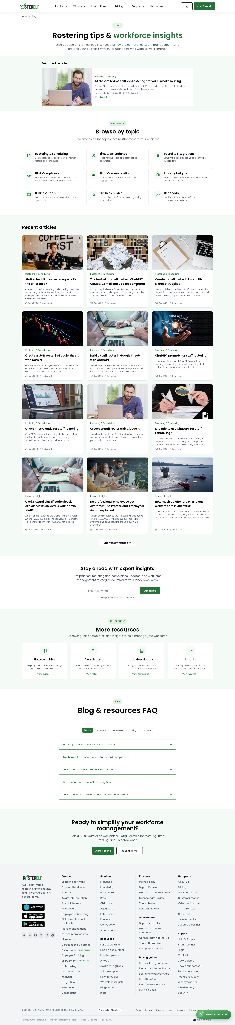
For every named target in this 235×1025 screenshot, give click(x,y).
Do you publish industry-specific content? (88, 769)
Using (133, 730)
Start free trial (186, 944)
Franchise (106, 882)
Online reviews (186, 908)
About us (183, 882)
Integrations (68, 982)
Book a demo (129, 850)
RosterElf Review (149, 908)
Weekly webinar (187, 982)
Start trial (204, 6)
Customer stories (188, 898)
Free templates (109, 955)
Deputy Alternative (150, 923)
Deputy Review (148, 887)
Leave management (73, 928)
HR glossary (107, 987)
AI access (181, 1010)
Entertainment (109, 914)
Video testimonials (189, 903)
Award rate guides (111, 966)
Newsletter (118, 730)
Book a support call (190, 966)
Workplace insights (111, 982)
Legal (170, 1010)
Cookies (160, 1010)
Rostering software (73, 882)
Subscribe (150, 590)
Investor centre (187, 919)
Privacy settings (196, 1010)
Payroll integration (72, 903)
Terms (138, 1010)
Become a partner (189, 924)
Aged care (106, 908)
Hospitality (106, 887)
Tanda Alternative (150, 943)
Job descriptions (110, 971)
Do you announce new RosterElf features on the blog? (95, 794)
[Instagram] (35, 935)
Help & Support (187, 939)
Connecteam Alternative (154, 938)
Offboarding (68, 966)
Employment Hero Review (154, 892)
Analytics (66, 977)
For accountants (110, 944)
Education (106, 919)
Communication (71, 971)
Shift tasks (67, 892)
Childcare (106, 903)
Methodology (147, 882)
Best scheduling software (154, 968)
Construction (108, 924)
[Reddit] (52, 935)
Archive (147, 730)
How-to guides (109, 976)
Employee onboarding (74, 914)
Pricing (182, 887)
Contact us (185, 955)
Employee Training (72, 955)
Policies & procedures (74, 934)
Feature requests (188, 976)
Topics (87, 730)
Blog (103, 992)
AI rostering (68, 987)
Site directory (186, 987)
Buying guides (147, 990)
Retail (103, 898)
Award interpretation (74, 898)
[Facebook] (24, 935)
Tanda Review (147, 903)
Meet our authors (188, 892)
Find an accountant (112, 950)
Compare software (151, 948)
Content (101, 730)
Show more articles (116, 542)
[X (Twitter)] (47, 935)
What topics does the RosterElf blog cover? (89, 744)
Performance (75, 950)
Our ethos (184, 914)
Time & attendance (73, 887)
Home (24, 16)
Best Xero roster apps (152, 984)
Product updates (188, 971)
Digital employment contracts (73, 921)
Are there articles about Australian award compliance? (96, 757)
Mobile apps (68, 993)
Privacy (148, 1010)
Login (187, 6)
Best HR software (149, 979)
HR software (68, 908)
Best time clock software (154, 973)
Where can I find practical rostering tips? (87, 782)
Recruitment (75, 960)
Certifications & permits (75, 944)
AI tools (104, 960)
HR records (68, 939)
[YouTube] (41, 935)
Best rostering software (153, 963)
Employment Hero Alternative (150, 930)
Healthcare (107, 892)
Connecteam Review (151, 898)
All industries (108, 930)
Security (183, 992)
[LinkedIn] (30, 935)
